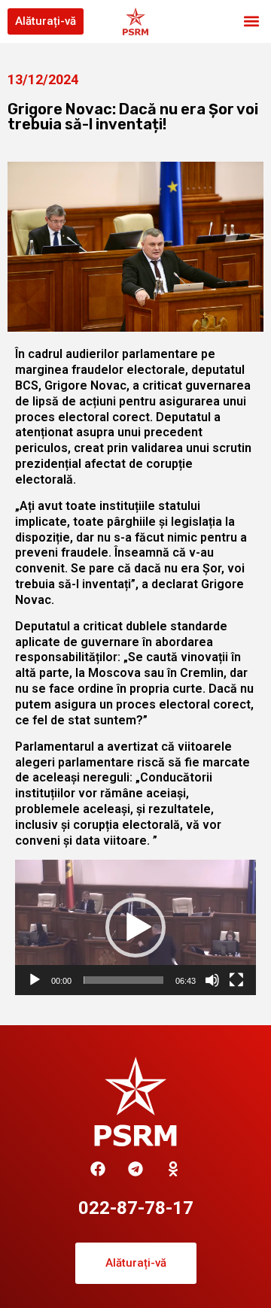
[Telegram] (135, 1169)
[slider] (123, 980)
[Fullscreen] (236, 980)
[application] (135, 927)
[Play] (34, 980)
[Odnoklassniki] (173, 1169)
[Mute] (212, 980)
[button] (251, 21)
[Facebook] (98, 1169)
